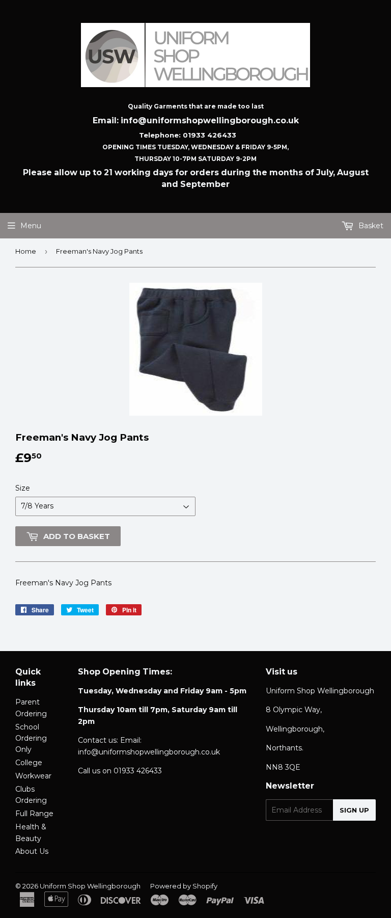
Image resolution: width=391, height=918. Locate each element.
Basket (369, 225)
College (28, 762)
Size (22, 488)
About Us (31, 851)
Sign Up (354, 810)
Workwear (33, 775)
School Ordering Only (31, 738)
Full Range (34, 813)
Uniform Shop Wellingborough (90, 886)
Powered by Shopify (183, 886)
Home (25, 251)
